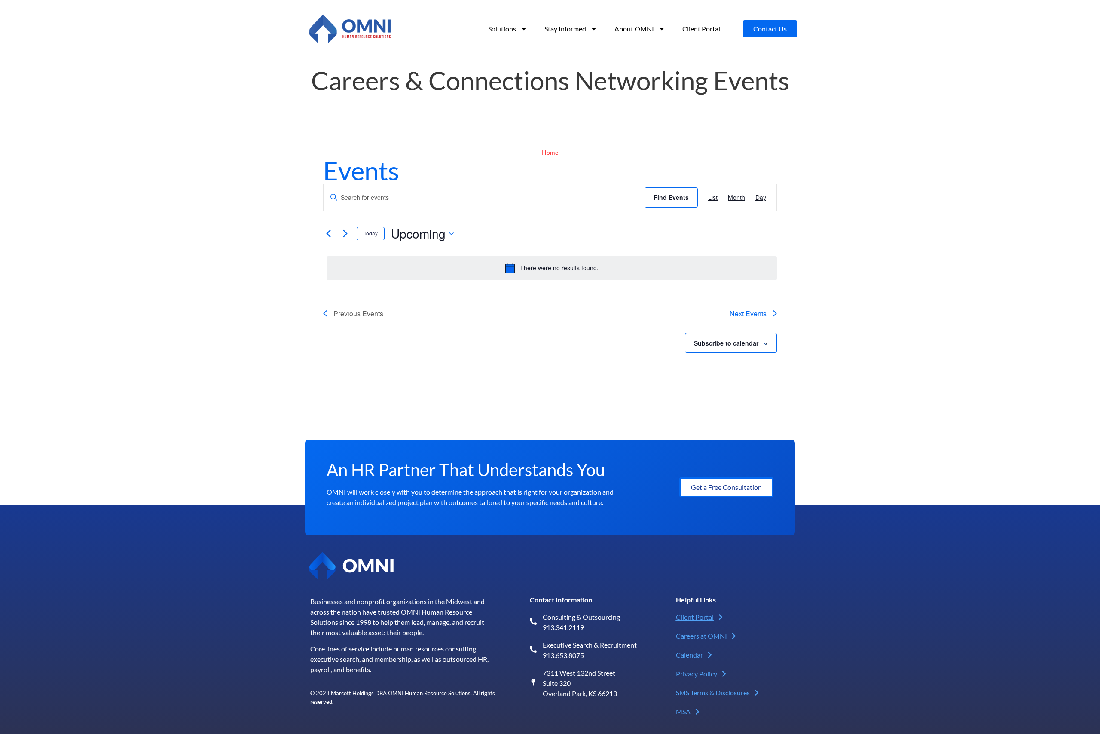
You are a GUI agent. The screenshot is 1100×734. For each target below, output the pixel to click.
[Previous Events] (328, 234)
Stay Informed (565, 28)
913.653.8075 (563, 655)
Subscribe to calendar (726, 343)
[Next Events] (345, 234)
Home (550, 152)
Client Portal (701, 28)
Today (371, 233)
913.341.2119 (563, 627)
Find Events (671, 197)
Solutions (502, 28)
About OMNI (634, 28)
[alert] (552, 268)
